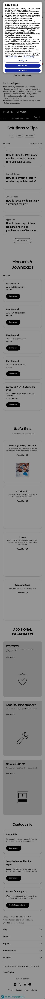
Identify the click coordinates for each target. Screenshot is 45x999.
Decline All (22, 71)
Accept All (22, 66)
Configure (22, 61)
